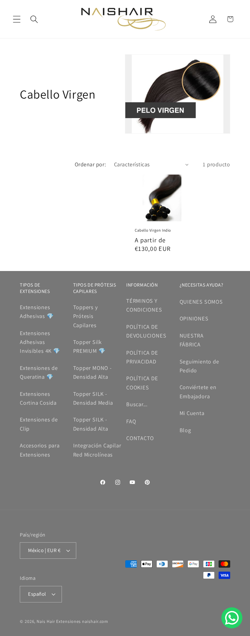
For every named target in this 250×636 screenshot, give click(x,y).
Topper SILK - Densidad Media (93, 398)
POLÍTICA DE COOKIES (142, 382)
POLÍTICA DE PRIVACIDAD (142, 357)
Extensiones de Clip (39, 424)
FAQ (131, 421)
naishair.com (95, 621)
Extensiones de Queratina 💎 (39, 372)
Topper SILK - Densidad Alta (90, 424)
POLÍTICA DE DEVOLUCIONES (146, 331)
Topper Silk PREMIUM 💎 (89, 346)
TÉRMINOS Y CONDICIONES (144, 305)
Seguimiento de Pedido (199, 366)
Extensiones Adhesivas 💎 (37, 311)
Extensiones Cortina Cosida (38, 398)
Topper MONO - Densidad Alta (92, 372)
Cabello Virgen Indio (153, 230)
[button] (16, 19)
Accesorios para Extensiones (40, 450)
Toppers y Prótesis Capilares (85, 316)
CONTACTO (140, 438)
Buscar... (137, 404)
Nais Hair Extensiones (59, 621)
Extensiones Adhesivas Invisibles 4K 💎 (40, 342)
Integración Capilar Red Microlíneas (97, 450)
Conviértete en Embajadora (198, 391)
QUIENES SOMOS (201, 301)
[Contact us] (231, 617)
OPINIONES (194, 318)
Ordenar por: (90, 164)
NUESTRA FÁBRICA (192, 340)
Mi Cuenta (192, 413)
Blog (185, 430)
